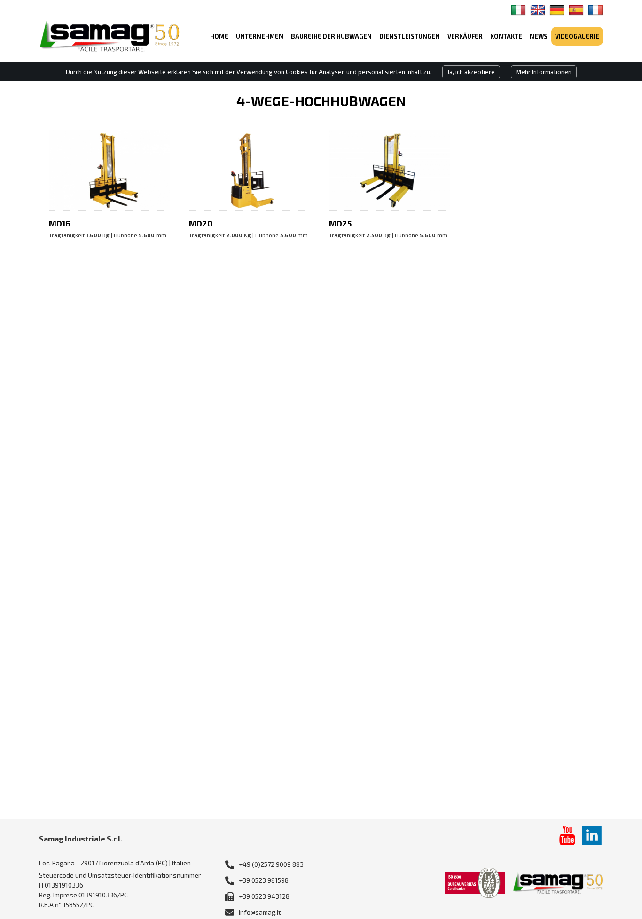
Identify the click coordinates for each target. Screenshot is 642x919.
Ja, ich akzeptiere (471, 72)
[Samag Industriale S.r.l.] (109, 36)
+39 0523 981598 (264, 880)
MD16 (59, 223)
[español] (576, 9)
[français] (595, 9)
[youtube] (567, 835)
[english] (537, 9)
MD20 (201, 223)
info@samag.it (260, 912)
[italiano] (518, 9)
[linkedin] (592, 835)
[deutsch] (556, 9)
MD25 (340, 223)
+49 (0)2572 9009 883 (271, 864)
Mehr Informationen (544, 72)
